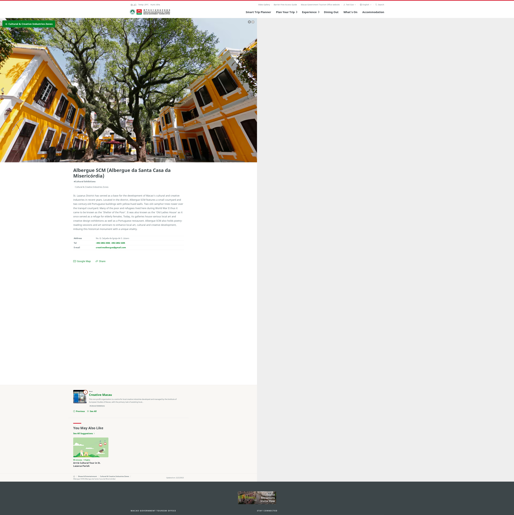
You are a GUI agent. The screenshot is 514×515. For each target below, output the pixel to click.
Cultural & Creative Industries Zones (114, 476)
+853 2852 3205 (118, 243)
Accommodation (373, 12)
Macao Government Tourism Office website (320, 4)
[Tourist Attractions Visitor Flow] (257, 497)
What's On (350, 12)
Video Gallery (264, 4)
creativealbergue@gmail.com (111, 247)
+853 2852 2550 (103, 243)
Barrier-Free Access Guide (285, 4)
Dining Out (331, 12)
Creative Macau (100, 395)
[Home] (74, 476)
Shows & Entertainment (87, 476)
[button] (349, 4)
